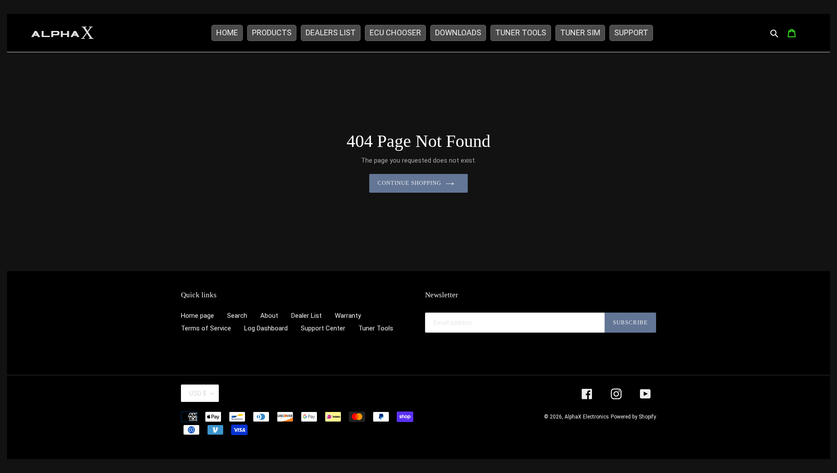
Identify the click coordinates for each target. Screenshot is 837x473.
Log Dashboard (266, 328)
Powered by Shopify (633, 417)
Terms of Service (206, 328)
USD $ (197, 393)
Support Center (323, 328)
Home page (197, 316)
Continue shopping (410, 183)
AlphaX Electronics (587, 417)
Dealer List (306, 316)
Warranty (348, 316)
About (269, 316)
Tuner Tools (375, 328)
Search (237, 316)
